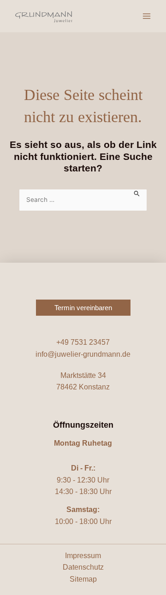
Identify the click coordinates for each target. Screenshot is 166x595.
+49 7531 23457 (83, 342)
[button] (83, 308)
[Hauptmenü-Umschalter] (146, 16)
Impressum (83, 556)
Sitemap (83, 579)
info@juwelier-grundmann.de (83, 354)
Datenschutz (83, 567)
